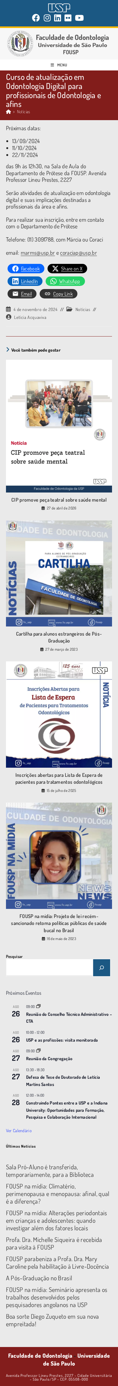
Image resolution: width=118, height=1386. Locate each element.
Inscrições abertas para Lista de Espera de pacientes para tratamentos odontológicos (59, 778)
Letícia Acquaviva (30, 317)
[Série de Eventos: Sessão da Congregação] (38, 1051)
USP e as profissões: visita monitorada (62, 1040)
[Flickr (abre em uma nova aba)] (68, 18)
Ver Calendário (19, 1130)
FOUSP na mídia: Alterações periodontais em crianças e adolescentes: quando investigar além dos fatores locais (56, 1220)
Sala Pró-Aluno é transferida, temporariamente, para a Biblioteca (50, 1170)
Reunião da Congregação (49, 1058)
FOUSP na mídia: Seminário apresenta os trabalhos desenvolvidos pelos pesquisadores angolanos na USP (56, 1297)
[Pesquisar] (101, 968)
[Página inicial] (8, 111)
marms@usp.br (38, 252)
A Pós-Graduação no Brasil (39, 1278)
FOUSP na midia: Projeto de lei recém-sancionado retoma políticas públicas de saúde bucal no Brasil (59, 923)
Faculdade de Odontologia (40, 1355)
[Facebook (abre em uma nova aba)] (37, 18)
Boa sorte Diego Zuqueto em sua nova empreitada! (52, 1320)
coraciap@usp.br (78, 252)
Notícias (23, 111)
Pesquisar (14, 956)
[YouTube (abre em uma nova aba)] (79, 18)
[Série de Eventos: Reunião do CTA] (38, 1006)
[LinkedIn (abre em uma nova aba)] (58, 18)
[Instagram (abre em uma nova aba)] (47, 18)
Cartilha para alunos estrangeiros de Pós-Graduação (59, 637)
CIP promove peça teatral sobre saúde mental (59, 500)
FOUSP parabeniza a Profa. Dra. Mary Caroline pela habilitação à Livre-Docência (57, 1262)
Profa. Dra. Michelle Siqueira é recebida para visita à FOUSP (54, 1243)
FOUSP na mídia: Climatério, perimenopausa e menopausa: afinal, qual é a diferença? (58, 1193)
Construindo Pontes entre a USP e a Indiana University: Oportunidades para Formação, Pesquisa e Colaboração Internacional (67, 1110)
